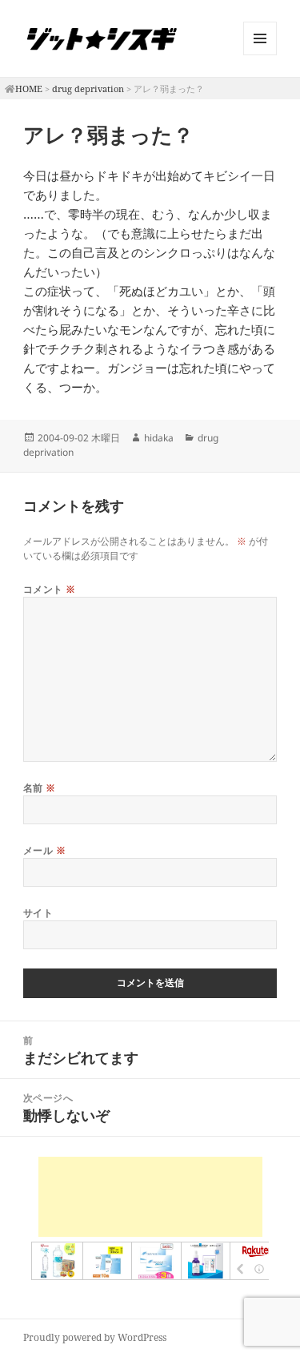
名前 (39, 788)
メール (44, 850)
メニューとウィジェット (260, 54)
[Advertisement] (150, 1197)
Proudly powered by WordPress (94, 1337)
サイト (38, 913)
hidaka (159, 438)
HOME (28, 89)
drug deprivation (88, 89)
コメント (49, 589)
